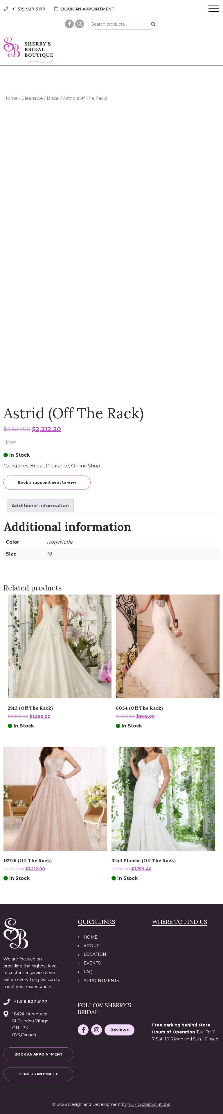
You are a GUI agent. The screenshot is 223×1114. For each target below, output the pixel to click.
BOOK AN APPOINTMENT (87, 9)
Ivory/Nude (60, 542)
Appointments (101, 980)
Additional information (40, 505)
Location (95, 954)
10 (49, 554)
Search (153, 24)
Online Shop (85, 466)
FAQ (88, 971)
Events (92, 963)
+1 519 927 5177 (29, 9)
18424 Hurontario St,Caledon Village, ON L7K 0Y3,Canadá (30, 1024)
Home (10, 98)
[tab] (40, 505)
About (91, 945)
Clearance (32, 98)
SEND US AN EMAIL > (38, 1074)
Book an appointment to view (47, 482)
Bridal (53, 98)
